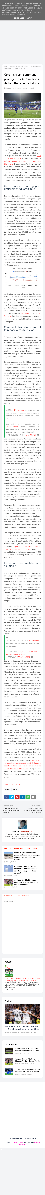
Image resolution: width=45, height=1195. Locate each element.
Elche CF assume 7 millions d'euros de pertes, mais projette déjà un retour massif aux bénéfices (22, 979)
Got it (29, 18)
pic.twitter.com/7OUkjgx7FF (16, 654)
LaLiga (15, 789)
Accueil (6, 66)
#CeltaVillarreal (12, 427)
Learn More (19, 18)
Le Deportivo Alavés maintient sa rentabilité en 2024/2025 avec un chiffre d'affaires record (27, 1070)
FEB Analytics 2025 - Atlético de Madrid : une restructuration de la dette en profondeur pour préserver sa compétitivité (27, 1050)
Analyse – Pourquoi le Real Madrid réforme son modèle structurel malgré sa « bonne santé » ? (25, 869)
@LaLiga (20, 410)
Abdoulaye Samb (11, 88)
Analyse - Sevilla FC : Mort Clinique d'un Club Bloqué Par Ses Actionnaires (26, 882)
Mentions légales (16, 1138)
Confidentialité (30, 1138)
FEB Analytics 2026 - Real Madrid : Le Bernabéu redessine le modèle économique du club (22, 1028)
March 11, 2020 (24, 657)
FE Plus (7, 968)
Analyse (12, 66)
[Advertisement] (22, 38)
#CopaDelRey (34, 640)
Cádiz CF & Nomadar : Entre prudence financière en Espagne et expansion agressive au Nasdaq (27, 856)
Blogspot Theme (18, 1142)
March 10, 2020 (30, 435)
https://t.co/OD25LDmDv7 (29, 652)
